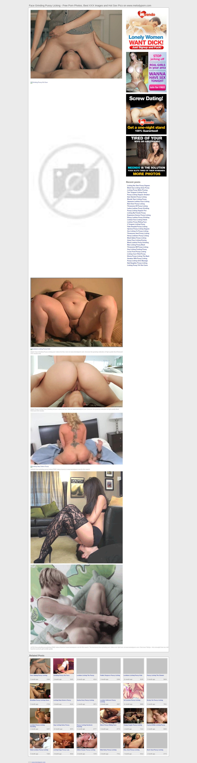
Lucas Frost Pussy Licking (136, 251)
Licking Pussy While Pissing (137, 190)
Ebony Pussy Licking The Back (138, 256)
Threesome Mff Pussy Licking (137, 247)
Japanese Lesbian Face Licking (138, 201)
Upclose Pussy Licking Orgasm (138, 229)
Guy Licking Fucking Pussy (137, 249)
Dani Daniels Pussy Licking (137, 197)
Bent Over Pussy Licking (136, 204)
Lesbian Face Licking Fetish (137, 220)
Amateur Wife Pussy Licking (137, 258)
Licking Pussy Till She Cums (137, 265)
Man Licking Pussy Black (136, 245)
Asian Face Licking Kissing (136, 240)
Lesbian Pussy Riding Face (136, 222)
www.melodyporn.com (38, 762)
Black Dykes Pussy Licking (136, 238)
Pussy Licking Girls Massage (137, 261)
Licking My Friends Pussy (136, 213)
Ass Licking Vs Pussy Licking (137, 231)
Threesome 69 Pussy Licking (137, 206)
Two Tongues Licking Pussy (137, 192)
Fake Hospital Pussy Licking (137, 226)
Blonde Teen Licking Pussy (136, 199)
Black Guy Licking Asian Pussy (138, 188)
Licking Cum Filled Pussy (136, 254)
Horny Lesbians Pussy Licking (138, 236)
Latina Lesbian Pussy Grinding (138, 208)
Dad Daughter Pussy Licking (137, 263)
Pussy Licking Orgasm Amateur (138, 195)
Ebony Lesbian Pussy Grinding (138, 217)
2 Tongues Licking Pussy (136, 224)
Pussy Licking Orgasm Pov (136, 210)
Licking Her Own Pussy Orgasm (138, 185)
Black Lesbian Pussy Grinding (138, 242)
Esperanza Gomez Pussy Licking (139, 215)
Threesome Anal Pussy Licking (138, 233)
